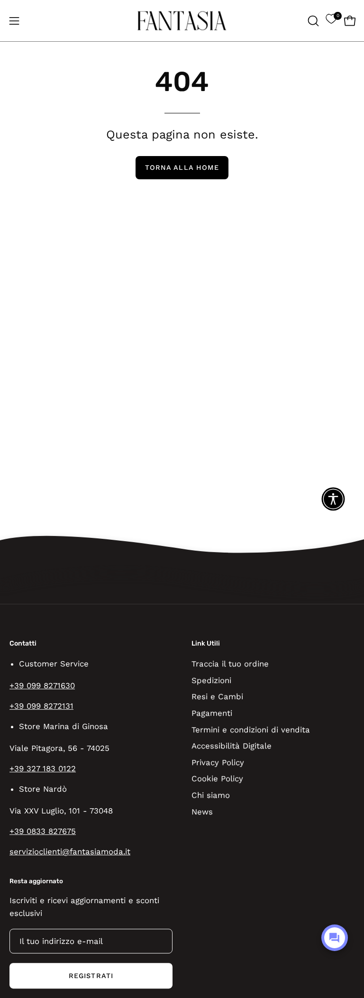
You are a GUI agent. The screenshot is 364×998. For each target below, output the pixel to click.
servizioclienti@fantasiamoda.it (69, 852)
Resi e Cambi (217, 696)
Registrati (91, 976)
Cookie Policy (217, 778)
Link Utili (205, 643)
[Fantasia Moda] (182, 20)
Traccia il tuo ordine (230, 663)
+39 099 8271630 (42, 685)
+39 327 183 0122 (42, 768)
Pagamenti (211, 713)
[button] (312, 21)
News (202, 811)
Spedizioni (211, 679)
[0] (331, 21)
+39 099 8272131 (41, 706)
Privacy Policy (217, 762)
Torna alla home (182, 167)
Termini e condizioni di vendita (250, 729)
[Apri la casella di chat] (334, 937)
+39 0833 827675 (42, 831)
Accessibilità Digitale (231, 745)
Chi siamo (210, 795)
